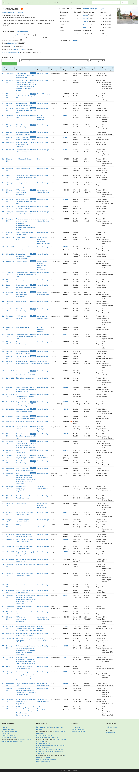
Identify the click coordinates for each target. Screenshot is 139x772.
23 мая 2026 (10, 73)
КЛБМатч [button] (57, 3)
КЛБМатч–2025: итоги (78, 729)
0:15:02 (85, 27)
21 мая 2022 (10, 559)
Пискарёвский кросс (22, 585)
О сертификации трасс (44, 743)
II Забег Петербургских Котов (25, 378)
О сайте (4, 727)
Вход (132, 3)
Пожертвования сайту (9, 735)
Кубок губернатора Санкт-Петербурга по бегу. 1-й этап (26, 177)
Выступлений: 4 (7, 38)
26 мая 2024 (10, 247)
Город (39, 70)
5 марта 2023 (8, 462)
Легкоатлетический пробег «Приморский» (24, 233)
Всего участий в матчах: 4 (10, 52)
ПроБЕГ (6, 2)
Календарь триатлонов (44, 735)
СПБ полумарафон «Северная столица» (23, 133)
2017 (38, 741)
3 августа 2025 (9, 133)
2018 (64, 739)
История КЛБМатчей (78, 731)
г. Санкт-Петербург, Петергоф (41, 329)
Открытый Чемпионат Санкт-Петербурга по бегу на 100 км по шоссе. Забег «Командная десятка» (26, 444)
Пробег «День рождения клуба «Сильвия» (25, 457)
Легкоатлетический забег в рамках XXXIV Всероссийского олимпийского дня (26, 389)
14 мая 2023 (10, 427)
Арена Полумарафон (23, 168)
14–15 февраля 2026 (10, 96)
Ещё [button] (65, 3)
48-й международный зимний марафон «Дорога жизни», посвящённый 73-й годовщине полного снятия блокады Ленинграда (26, 676)
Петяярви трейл (21, 261)
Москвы (56, 731)
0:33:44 (65, 434)
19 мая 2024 (10, 254)
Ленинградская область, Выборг (42, 640)
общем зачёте (12, 43)
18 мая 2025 (10, 150)
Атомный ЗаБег (21, 503)
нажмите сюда (110, 732)
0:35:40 (65, 115)
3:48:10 (65, 672)
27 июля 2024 (9, 233)
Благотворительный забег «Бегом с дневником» (25, 151)
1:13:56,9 (86, 21)
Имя (97, 70)
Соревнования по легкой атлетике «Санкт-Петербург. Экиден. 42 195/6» (26, 373)
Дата (7, 70)
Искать (124, 3)
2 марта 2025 (8, 176)
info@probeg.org (111, 727)
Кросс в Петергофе (22, 327)
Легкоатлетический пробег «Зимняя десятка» (24, 469)
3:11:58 (65, 595)
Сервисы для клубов (8, 729)
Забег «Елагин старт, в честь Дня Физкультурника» (25, 343)
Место (77, 69)
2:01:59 (85, 18)
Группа (88, 69)
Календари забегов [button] (28, 3)
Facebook (29, 739)
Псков (39, 159)
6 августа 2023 (9, 352)
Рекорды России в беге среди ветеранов (49, 749)
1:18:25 (65, 552)
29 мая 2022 (10, 546)
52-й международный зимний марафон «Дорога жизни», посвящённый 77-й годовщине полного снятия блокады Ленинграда (26, 650)
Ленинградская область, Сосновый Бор (42, 505)
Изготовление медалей (78, 3)
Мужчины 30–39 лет (18, 49)
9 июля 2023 (10, 371)
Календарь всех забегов (44, 727)
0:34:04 (65, 402)
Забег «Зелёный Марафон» (25, 421)
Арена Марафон (21, 301)
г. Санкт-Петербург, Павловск (41, 117)
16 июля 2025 (9, 138)
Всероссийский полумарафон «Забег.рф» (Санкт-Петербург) (26, 554)
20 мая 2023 (10, 421)
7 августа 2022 (9, 521)
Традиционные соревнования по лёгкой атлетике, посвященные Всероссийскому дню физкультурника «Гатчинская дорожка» (26, 224)
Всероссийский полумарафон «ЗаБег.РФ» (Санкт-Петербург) (25, 75)
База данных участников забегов (47, 737)
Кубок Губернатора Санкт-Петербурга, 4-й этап (24, 497)
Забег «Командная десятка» (25, 564)
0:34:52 (65, 150)
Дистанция (55, 70)
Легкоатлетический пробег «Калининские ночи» (25, 138)
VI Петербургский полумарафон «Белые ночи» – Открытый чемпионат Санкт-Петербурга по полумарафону (26, 660)
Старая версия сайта (9, 737)
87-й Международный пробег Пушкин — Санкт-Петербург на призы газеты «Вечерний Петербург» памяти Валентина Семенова (25, 711)
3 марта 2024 (8, 286)
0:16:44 (65, 387)
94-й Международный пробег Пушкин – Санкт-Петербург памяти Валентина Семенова (26, 628)
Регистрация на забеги (9, 731)
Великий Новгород (43, 94)
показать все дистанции (93, 8)
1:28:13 (65, 657)
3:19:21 (65, 646)
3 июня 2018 (10, 666)
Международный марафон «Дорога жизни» (24, 104)
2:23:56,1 (66, 683)
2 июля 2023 (10, 378)
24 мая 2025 (10, 142)
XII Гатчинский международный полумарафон (21, 619)
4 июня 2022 (10, 539)
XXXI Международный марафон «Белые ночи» (24, 535)
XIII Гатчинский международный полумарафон (21, 489)
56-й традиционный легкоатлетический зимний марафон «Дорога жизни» (25, 185)
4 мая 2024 (10, 261)
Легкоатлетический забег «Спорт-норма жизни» (25, 417)
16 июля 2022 (9, 526)
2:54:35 (85, 15)
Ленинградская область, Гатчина (43, 191)
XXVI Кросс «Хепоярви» (24, 525)
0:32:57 (85, 24)
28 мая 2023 (10, 409)
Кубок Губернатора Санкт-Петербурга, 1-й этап (24, 574)
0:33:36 (65, 450)
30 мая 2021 (10, 633)
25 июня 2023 (9, 388)
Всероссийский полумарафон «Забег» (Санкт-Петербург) (26, 634)
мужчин (12, 46)
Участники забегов (44, 3)
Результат (66, 70)
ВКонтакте (21, 739)
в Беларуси (46, 757)
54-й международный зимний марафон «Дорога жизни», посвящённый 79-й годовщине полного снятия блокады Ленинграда (26, 478)
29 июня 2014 (9, 689)
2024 (55, 739)
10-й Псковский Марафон (24, 159)
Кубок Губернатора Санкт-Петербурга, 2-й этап (24, 540)
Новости (16, 3)
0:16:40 (65, 512)
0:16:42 (65, 539)
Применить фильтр (9, 64)
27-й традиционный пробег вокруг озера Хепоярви (26, 362)
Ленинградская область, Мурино (12, 12)
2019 (60, 739)
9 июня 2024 (10, 237)
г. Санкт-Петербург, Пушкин (41, 429)
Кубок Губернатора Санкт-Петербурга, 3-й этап (24, 513)
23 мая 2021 (10, 639)
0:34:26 (65, 137)
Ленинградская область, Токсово (43, 362)
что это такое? (23, 31)
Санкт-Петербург (43, 73)
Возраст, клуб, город (106, 69)
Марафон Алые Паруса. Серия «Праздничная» (24, 667)
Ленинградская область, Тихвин (42, 317)
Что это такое (75, 727)
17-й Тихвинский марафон (21, 317)
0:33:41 (65, 199)
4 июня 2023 (10, 402)
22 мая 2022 (10, 552)
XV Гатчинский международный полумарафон (21, 192)
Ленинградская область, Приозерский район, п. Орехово (43, 240)
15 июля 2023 (9, 362)
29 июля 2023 (9, 357)
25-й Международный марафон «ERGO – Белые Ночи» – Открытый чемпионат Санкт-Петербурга (26, 691)
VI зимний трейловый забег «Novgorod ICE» (25, 96)
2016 (42, 741)
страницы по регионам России (12, 741)
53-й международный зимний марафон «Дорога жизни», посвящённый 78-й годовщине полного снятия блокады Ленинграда (26, 599)
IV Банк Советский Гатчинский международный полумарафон (26, 701)
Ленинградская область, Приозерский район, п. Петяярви (42, 265)
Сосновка (20, 35)
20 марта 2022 (9, 586)
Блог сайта (5, 733)
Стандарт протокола (43, 762)
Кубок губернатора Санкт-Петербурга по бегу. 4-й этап (26, 110)
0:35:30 (65, 334)
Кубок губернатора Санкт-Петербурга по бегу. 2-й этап (26, 274)
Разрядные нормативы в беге (46, 760)
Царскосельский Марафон (21, 428)
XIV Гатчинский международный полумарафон (21, 294)
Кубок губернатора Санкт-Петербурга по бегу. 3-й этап (26, 127)
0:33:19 (65, 409)
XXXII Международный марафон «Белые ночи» (25, 396)
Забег (18, 70)
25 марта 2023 (9, 457)
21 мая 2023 (10, 416)
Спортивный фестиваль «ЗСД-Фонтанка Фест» (26, 560)
